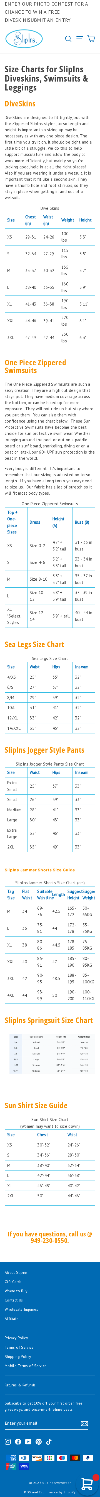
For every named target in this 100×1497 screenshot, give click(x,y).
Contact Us (14, 1300)
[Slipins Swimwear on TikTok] (49, 1441)
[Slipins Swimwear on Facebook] (18, 1441)
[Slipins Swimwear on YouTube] (28, 1441)
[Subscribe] (84, 1423)
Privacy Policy (16, 1337)
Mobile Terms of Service (25, 1365)
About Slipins (16, 1272)
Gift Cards (13, 1281)
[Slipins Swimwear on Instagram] (8, 1441)
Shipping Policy (18, 1356)
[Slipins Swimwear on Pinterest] (39, 1441)
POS (27, 1492)
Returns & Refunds (20, 1385)
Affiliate (11, 1318)
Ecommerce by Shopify (57, 1492)
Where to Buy (16, 1290)
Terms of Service (19, 1347)
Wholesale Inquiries (21, 1309)
